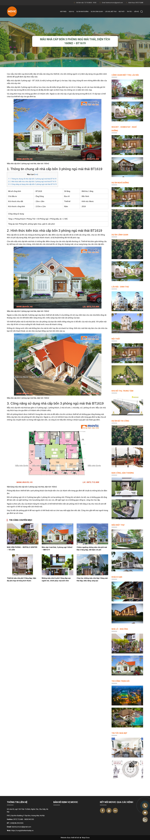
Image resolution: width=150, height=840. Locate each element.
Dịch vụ (71, 11)
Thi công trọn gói (120, 681)
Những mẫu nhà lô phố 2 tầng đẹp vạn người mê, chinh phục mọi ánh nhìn (56, 579)
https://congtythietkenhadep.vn (22, 831)
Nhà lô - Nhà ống (120, 629)
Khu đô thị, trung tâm (122, 391)
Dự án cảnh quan (97, 11)
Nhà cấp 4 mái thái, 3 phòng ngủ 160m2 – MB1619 (57, 548)
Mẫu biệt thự (118, 525)
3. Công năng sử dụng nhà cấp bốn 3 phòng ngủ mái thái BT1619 (32, 184)
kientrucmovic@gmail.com (21, 827)
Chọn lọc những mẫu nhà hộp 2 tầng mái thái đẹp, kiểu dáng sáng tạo (92, 579)
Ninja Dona (85, 838)
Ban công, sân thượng (123, 473)
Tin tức (129, 11)
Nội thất (121, 11)
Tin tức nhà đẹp (119, 733)
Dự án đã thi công (120, 421)
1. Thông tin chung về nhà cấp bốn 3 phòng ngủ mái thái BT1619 (32, 179)
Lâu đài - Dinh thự (120, 287)
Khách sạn (117, 577)
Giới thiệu (63, 11)
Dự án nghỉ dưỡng (82, 11)
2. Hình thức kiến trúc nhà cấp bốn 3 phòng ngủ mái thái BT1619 (32, 182)
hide (36, 174)
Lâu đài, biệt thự (110, 11)
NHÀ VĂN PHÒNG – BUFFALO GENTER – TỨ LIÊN (22, 548)
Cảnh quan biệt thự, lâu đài (125, 75)
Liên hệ (136, 11)
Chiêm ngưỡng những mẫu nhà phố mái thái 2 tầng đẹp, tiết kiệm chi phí (92, 548)
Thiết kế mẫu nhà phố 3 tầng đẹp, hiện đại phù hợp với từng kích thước (21, 579)
